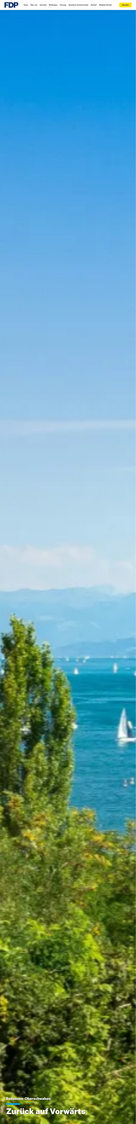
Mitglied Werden (105, 5)
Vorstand (43, 5)
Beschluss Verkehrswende (78, 5)
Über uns (33, 5)
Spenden (125, 5)
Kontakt (94, 5)
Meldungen (53, 5)
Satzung (63, 5)
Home (26, 5)
